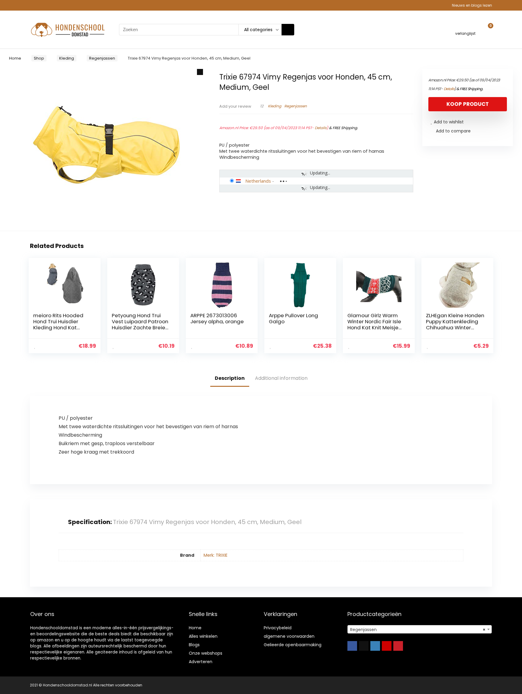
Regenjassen (102, 58)
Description (230, 378)
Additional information (281, 378)
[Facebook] (352, 646)
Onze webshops (205, 653)
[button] (200, 72)
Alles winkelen (203, 636)
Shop (39, 58)
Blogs (194, 645)
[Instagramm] (375, 646)
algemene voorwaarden (289, 636)
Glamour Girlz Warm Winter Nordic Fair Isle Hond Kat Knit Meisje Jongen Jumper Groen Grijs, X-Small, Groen (375, 327)
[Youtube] (387, 646)
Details (321, 127)
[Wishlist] (465, 27)
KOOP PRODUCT (467, 104)
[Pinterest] (398, 646)
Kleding (66, 58)
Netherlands (258, 181)
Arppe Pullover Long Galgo (293, 318)
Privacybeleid (278, 628)
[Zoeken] (288, 29)
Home (15, 58)
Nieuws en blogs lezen (472, 5)
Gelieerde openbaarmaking (292, 645)
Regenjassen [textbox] (417, 630)
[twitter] (364, 646)
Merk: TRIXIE (215, 555)
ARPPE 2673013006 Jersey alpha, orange (217, 318)
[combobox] (419, 629)
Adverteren (200, 662)
